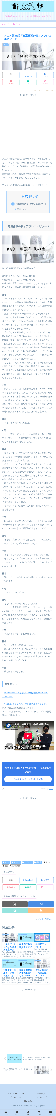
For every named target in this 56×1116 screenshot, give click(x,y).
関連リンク (21, 209)
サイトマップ (41, 1097)
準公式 (38, 862)
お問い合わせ (28, 1101)
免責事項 (41, 1093)
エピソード (28, 862)
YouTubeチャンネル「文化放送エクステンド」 (26, 704)
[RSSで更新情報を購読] (41, 910)
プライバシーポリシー (15, 1093)
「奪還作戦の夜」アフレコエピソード (30, 204)
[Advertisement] (28, 125)
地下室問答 (16, 866)
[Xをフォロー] (15, 904)
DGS (6, 866)
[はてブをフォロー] (41, 904)
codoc (51, 789)
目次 (25, 196)
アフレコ (17, 862)
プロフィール (15, 1097)
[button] (45, 82)
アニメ (7, 862)
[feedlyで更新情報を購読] (15, 910)
